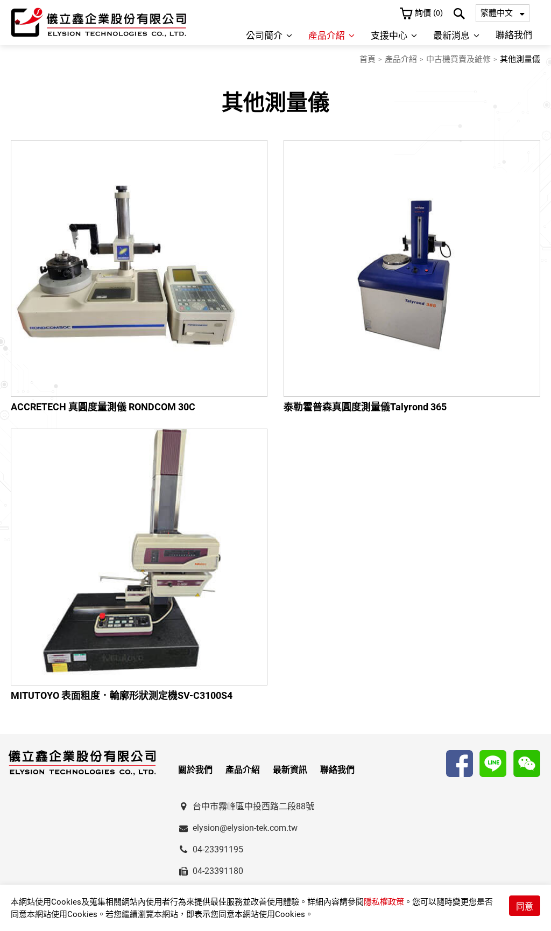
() (429, 13)
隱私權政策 (384, 902)
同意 (524, 906)
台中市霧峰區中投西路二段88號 (253, 806)
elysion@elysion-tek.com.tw (245, 828)
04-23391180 (218, 871)
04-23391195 (218, 849)
